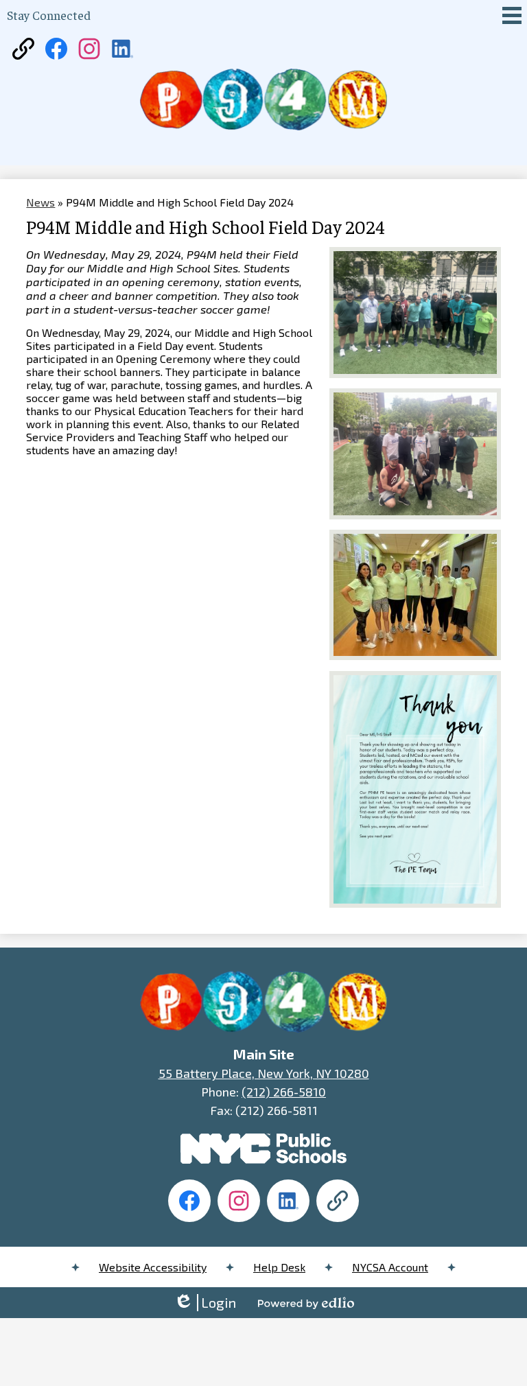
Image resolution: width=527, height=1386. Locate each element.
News (40, 202)
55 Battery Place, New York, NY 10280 (264, 1073)
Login (205, 1302)
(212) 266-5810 (284, 1091)
